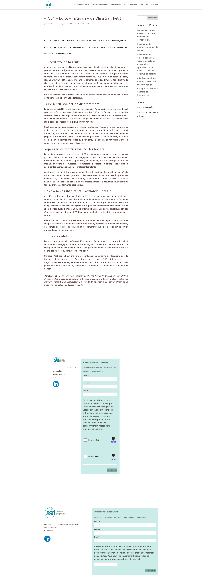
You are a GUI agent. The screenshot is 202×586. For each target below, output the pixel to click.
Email (85, 376)
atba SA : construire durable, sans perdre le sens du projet (146, 81)
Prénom (86, 383)
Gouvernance (115, 5)
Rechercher (152, 17)
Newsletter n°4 (83, 24)
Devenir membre (100, 5)
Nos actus (144, 5)
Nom (84, 391)
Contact (154, 5)
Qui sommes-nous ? (82, 5)
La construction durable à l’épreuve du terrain (147, 47)
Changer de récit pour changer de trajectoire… (147, 91)
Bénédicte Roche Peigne (56, 24)
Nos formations (130, 5)
